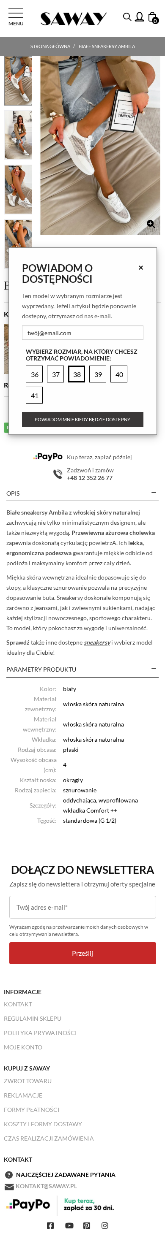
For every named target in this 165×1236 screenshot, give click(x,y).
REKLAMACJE (23, 1095)
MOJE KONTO (23, 1047)
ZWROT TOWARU (28, 1080)
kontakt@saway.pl (46, 1186)
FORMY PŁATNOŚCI (31, 1109)
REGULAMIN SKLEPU (32, 1018)
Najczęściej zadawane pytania (66, 1174)
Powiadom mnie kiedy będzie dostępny (82, 419)
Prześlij (82, 953)
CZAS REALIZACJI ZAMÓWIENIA (49, 1138)
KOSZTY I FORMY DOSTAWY (43, 1124)
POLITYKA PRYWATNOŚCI (40, 1032)
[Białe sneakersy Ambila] (100, 145)
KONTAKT (18, 1004)
